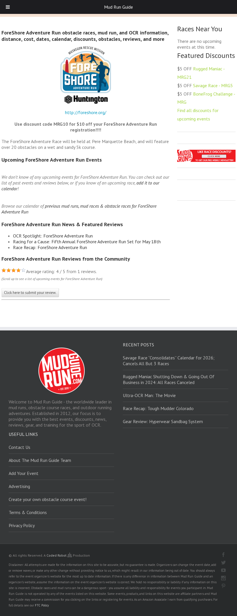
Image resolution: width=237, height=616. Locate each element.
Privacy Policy (22, 525)
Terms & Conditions (28, 512)
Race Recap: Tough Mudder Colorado (158, 408)
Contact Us (19, 447)
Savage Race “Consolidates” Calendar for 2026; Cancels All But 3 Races (168, 360)
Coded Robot (57, 555)
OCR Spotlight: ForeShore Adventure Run (53, 236)
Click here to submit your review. (30, 292)
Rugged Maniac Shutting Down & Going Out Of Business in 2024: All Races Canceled (168, 379)
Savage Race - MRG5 (213, 85)
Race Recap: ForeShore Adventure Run (50, 247)
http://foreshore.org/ (85, 112)
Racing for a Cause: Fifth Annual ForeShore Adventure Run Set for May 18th (87, 241)
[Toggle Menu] (8, 7)
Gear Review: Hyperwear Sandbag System (163, 421)
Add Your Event (23, 473)
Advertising (19, 486)
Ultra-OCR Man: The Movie (149, 395)
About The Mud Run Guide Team (40, 460)
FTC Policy (42, 605)
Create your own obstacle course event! (47, 499)
